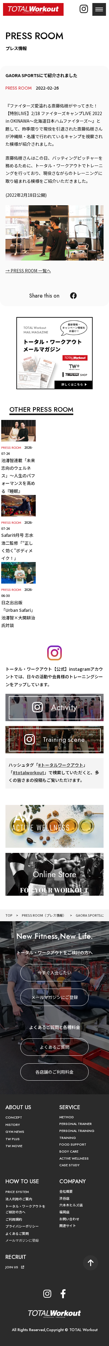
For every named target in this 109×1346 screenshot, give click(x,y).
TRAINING (67, 1137)
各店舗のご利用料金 (54, 1072)
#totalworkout (28, 772)
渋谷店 (64, 1198)
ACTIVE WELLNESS (74, 1158)
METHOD (66, 1117)
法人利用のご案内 (18, 1198)
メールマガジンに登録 (22, 1240)
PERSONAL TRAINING (76, 1130)
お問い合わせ (69, 1218)
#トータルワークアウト (60, 765)
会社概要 (66, 1191)
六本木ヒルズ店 (71, 1204)
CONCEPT (13, 1117)
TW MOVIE (13, 1145)
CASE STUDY (69, 1165)
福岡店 (64, 1211)
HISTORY (12, 1124)
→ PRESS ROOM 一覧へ (28, 270)
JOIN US (11, 1267)
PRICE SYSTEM (17, 1191)
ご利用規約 (13, 1219)
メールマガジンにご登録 (54, 997)
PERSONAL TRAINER (75, 1123)
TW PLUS (12, 1138)
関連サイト (67, 1225)
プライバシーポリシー (22, 1226)
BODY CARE (68, 1151)
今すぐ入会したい (54, 972)
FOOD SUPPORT (72, 1144)
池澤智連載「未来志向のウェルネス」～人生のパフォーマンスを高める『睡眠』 (18, 475)
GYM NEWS (14, 1131)
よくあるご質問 (54, 1047)
